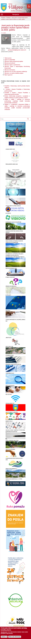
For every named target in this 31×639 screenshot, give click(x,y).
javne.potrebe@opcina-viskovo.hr (15, 50)
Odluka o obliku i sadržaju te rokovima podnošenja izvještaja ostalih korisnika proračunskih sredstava (17, 101)
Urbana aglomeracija (11, 286)
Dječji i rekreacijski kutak (12, 440)
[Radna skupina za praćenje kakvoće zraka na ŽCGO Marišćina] (15, 252)
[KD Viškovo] (15, 220)
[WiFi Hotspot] (15, 401)
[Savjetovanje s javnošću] (15, 419)
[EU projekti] (15, 309)
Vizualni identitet (10, 403)
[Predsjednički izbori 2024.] (15, 177)
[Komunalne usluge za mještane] (15, 229)
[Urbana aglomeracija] (15, 293)
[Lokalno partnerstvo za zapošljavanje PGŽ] (15, 335)
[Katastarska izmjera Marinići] (15, 186)
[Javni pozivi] (15, 344)
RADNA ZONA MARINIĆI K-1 (11, 468)
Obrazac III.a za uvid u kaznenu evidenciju (16, 71)
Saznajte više (4, 632)
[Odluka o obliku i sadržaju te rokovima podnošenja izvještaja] (15, 438)
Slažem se (4, 636)
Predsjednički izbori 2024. (12, 164)
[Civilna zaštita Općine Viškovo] (15, 211)
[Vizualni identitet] (15, 410)
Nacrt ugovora (8, 75)
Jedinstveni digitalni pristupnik (13, 138)
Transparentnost (10, 373)
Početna (3, 17)
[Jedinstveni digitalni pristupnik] (15, 147)
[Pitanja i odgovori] (15, 284)
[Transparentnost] (15, 383)
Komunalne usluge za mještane (13, 222)
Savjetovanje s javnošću (12, 412)
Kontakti (8, 197)
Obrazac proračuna (10, 63)
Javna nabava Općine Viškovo (13, 188)
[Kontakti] (15, 204)
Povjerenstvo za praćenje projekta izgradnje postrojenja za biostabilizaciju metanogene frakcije (15, 255)
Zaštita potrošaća (10, 449)
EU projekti (8, 295)
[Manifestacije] (15, 428)
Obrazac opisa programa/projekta (14, 61)
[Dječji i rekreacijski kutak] (15, 447)
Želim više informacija (14, 636)
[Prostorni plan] (15, 353)
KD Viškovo (8, 213)
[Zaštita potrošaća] (15, 456)
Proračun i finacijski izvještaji (13, 364)
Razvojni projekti (10, 385)
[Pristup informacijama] (15, 275)
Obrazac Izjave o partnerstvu (12, 65)
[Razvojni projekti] (15, 392)
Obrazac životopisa (10, 70)
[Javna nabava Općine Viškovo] (15, 195)
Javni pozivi (8, 337)
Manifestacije (9, 421)
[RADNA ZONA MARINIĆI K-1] (15, 477)
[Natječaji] (15, 317)
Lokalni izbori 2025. (10, 149)
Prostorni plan (9, 346)
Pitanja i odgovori (10, 277)
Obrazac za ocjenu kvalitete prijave (14, 73)
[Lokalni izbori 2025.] (15, 162)
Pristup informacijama (11, 268)
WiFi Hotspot (9, 394)
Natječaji (8, 310)
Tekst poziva (8, 58)
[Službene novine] (15, 362)
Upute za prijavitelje (10, 59)
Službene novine (10, 355)
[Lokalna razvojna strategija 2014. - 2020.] (15, 467)
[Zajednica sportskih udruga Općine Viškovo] (15, 239)
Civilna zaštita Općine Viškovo (13, 205)
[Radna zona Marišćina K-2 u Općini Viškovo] (15, 485)
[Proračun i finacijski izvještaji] (15, 371)
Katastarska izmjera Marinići (13, 179)
